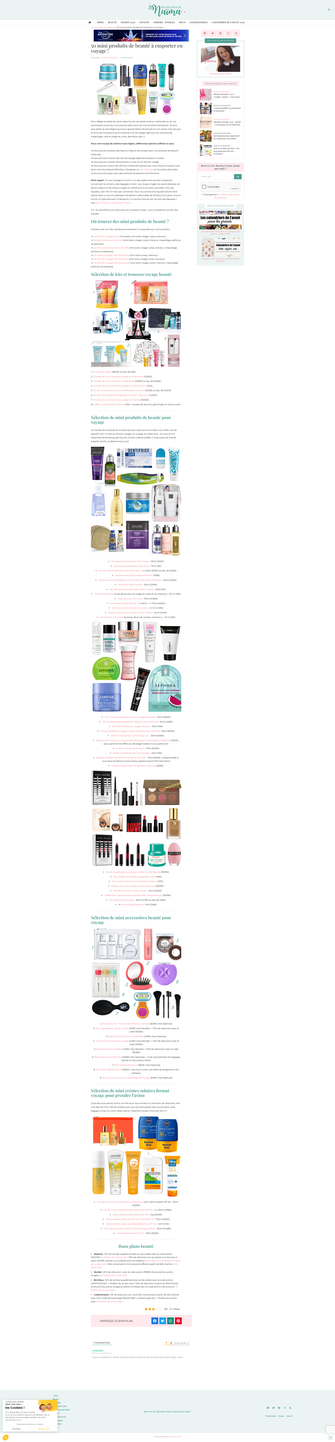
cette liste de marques (157, 1260)
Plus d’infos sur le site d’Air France (113, 203)
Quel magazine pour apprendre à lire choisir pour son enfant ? (227, 137)
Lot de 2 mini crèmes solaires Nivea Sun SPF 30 (128, 1210)
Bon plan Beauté (107, 27)
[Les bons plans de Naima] (167, 10)
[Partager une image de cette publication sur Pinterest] (178, 1320)
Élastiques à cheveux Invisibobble (126, 1036)
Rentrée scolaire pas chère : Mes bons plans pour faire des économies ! (226, 151)
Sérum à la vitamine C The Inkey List (130, 735)
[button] (5, 1437)
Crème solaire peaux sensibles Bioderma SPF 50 (131, 1224)
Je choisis (16, 1429)
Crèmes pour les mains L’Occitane (129, 608)
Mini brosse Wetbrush (126, 1065)
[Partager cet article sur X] (162, 1320)
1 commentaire (126, 58)
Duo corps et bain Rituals (123, 603)
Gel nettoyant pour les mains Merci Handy (131, 589)
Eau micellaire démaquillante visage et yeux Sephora (130, 722)
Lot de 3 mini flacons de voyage (112, 1041)
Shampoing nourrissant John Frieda (130, 561)
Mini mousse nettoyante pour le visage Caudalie (130, 717)
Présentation (216, 73)
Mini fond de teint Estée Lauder (129, 890)
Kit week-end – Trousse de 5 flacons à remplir (126, 1023)
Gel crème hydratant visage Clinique (131, 726)
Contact (227, 73)
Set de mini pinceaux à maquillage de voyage (126, 1077)
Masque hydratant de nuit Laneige (131, 753)
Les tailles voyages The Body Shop (111, 255)
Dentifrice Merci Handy (130, 584)
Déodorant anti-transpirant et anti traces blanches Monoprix (130, 580)
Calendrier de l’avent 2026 (228, 22)
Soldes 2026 (128, 22)
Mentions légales (175, 1437)
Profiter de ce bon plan (115, 1257)
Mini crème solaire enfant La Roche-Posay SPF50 (129, 1228)
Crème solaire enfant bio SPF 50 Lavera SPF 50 (130, 1219)
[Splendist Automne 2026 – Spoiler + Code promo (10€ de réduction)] (207, 122)
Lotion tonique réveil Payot (130, 748)
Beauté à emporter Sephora (108, 240)
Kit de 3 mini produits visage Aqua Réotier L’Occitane (121, 395)
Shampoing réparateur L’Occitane (131, 566)
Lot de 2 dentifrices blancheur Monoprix (119, 570)
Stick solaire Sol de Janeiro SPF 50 (130, 1214)
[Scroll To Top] (330, 1437)
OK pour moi (43, 1429)
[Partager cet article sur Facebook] (154, 1320)
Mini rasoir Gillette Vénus (109, 1069)
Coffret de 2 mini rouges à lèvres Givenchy (133, 886)
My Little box (146, 169)
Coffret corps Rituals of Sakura (108, 404)
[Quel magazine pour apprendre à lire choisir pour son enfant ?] (207, 136)
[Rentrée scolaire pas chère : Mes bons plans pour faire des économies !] (207, 150)
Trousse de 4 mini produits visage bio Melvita (116, 400)
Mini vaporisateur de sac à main (112, 1028)
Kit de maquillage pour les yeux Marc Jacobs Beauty (133, 872)
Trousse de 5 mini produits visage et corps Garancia (120, 386)
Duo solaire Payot (102, 372)
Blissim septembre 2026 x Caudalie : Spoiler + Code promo (227, 95)
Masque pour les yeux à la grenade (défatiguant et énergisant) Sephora (133, 740)
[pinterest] (220, 33)
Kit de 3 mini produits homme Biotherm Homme (119, 390)
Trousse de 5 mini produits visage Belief (114, 381)
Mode (100, 22)
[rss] (236, 33)
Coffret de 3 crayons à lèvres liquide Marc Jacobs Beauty (133, 895)
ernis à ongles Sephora (131, 904)
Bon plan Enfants (222, 106)
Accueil (94, 27)
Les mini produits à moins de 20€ (111, 248)
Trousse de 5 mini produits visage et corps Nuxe (118, 376)
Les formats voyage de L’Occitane (110, 259)
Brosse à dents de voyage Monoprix (134, 575)
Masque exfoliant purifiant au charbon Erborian (121, 757)
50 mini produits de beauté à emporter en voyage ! (137, 48)
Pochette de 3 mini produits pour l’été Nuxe (120, 1202)
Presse (281, 1416)
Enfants (144, 22)
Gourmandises (199, 22)
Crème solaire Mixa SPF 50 (130, 1233)
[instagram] (228, 33)
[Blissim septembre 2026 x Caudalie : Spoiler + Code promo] (207, 95)
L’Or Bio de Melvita (104, 594)
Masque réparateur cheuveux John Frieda (130, 612)
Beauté (112, 22)
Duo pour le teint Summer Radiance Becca (134, 881)
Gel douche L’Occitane (111, 617)
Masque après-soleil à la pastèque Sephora (133, 766)
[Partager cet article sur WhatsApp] (170, 1320)
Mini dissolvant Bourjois (121, 900)
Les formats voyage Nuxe (106, 236)
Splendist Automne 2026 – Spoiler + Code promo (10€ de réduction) (227, 123)
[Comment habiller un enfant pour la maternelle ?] (207, 108)
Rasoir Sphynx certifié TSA (108, 1057)
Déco (182, 22)
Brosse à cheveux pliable (109, 1049)
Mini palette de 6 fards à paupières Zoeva (134, 876)
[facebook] (204, 33)
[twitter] (212, 33)
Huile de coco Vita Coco (130, 598)
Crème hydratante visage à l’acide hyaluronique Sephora (129, 731)
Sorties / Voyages (164, 22)
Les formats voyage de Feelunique (111, 263)
